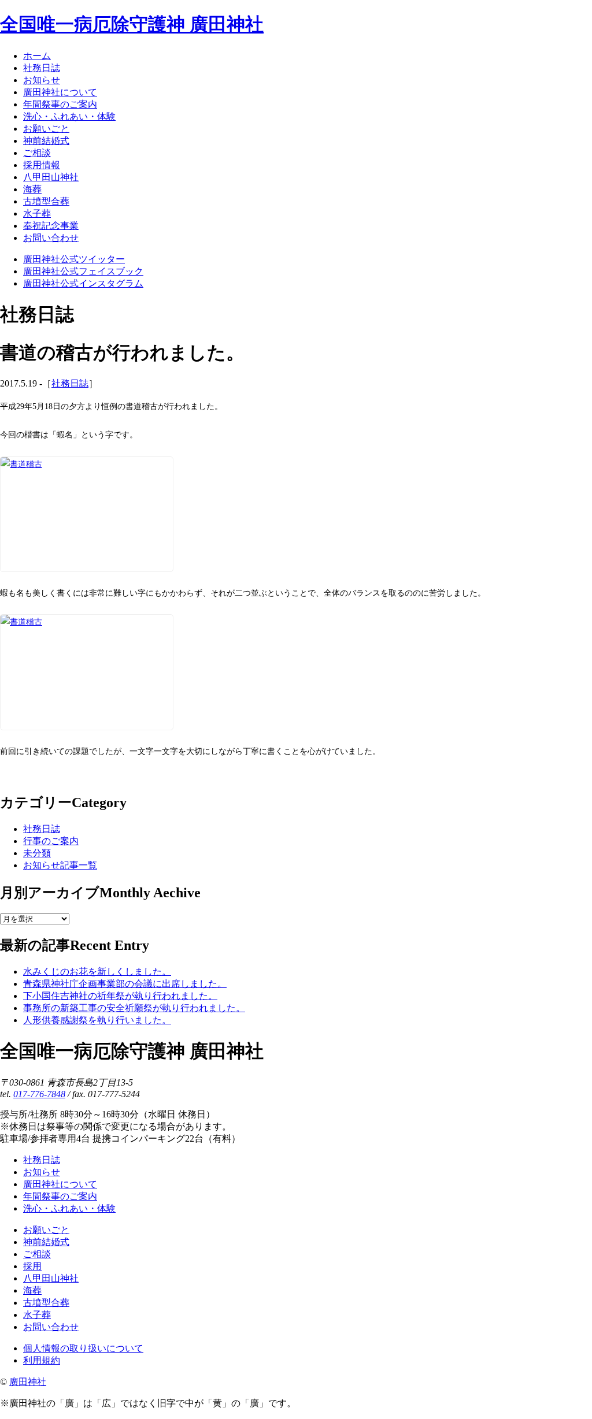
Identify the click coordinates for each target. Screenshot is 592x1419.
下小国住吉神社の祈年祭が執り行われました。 (120, 996)
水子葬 (37, 1315)
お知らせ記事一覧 (60, 865)
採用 (32, 1266)
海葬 (32, 1290)
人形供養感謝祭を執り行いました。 (97, 1020)
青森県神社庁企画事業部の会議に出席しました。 (125, 984)
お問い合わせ (51, 1327)
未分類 (37, 853)
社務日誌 (69, 383)
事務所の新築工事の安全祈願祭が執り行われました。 (134, 1008)
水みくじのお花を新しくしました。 (97, 971)
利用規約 (41, 1360)
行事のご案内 (51, 841)
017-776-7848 (39, 1094)
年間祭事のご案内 (60, 1196)
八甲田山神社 (51, 1278)
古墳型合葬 (46, 1302)
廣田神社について (60, 1184)
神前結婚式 (46, 1242)
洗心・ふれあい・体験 (69, 1208)
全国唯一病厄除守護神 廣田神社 (132, 24)
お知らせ (41, 1172)
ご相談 (37, 1254)
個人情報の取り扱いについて (83, 1348)
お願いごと (46, 1230)
